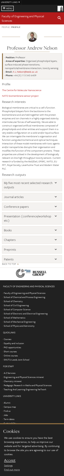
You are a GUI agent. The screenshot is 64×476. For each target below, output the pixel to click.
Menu (9, 8)
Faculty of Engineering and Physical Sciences (24, 293)
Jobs (6, 415)
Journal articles (14, 197)
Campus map (10, 407)
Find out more (12, 469)
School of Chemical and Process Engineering (24, 297)
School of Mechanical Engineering (19, 321)
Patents (8, 259)
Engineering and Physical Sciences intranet (24, 377)
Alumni (7, 402)
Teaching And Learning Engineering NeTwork (25, 389)
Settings (8, 465)
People (6, 27)
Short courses (10, 351)
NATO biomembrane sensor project (20, 96)
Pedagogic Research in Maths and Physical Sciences (28, 385)
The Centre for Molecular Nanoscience (21, 90)
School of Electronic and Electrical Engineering (26, 313)
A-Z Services (9, 373)
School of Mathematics (14, 317)
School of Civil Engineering (16, 305)
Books (8, 230)
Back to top (9, 264)
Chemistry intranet (13, 381)
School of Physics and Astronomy (19, 326)
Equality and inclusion (14, 343)
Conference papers (16, 207)
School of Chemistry (13, 301)
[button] (59, 18)
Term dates (9, 419)
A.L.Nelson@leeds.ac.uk (25, 71)
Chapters (10, 240)
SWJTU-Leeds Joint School (16, 359)
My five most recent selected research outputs (28, 185)
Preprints (10, 249)
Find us (7, 411)
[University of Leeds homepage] (60, 8)
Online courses (11, 355)
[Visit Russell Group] (40, 274)
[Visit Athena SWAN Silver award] (24, 274)
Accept (10, 460)
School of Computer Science (17, 309)
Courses (7, 339)
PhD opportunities (12, 347)
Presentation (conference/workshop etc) (27, 218)
